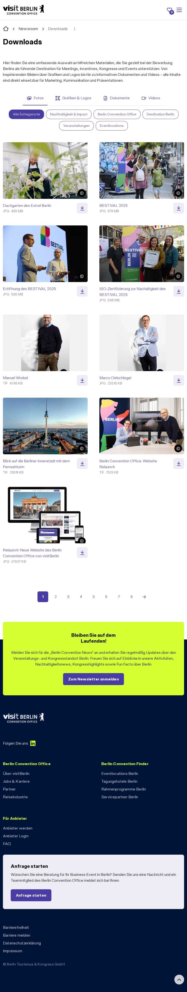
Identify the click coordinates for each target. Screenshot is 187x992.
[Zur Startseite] (6, 29)
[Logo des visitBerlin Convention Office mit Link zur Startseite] (23, 10)
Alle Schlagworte (26, 114)
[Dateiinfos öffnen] (82, 208)
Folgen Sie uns (15, 743)
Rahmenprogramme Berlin (123, 789)
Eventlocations (112, 126)
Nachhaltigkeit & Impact (68, 114)
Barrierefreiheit (16, 927)
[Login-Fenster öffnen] (74, 29)
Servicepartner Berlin (119, 797)
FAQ (7, 843)
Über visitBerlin (16, 773)
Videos (154, 98)
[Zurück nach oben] (179, 979)
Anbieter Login (15, 836)
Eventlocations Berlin (119, 773)
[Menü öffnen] (179, 10)
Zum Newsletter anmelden (93, 679)
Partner (9, 789)
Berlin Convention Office (117, 114)
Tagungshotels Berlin (119, 781)
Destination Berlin (160, 114)
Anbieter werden (17, 828)
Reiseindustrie (15, 797)
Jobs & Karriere (16, 781)
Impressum (12, 951)
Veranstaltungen (76, 126)
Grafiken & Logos (76, 98)
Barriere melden (16, 935)
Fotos (39, 98)
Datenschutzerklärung (22, 943)
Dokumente (120, 98)
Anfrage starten (31, 895)
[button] (82, 193)
